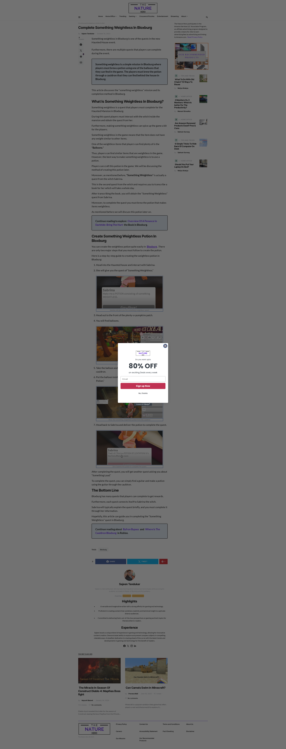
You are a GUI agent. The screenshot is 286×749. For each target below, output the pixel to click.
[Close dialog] (165, 346)
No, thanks (143, 393)
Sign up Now (143, 386)
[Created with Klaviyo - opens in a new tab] (143, 404)
